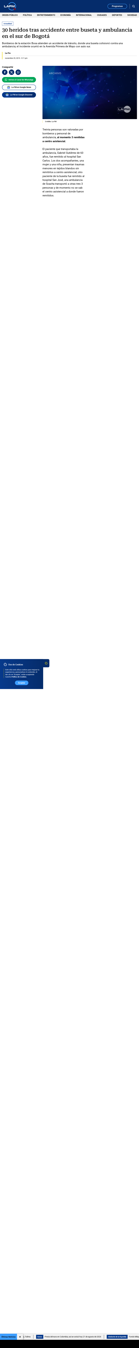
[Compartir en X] (11, 72)
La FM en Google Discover (21, 95)
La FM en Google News (21, 87)
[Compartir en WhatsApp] (18, 72)
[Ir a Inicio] (10, 6)
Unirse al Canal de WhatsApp (20, 80)
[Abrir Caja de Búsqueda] (133, 6)
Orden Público (10, 15)
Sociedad (132, 15)
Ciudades (102, 15)
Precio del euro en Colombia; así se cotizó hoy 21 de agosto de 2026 (55, 1337)
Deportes (117, 15)
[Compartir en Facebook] (4, 72)
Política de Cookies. (19, 677)
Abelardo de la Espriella (100, 1337)
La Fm (8, 53)
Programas (117, 6)
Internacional (84, 15)
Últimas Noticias (8, 1337)
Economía (65, 15)
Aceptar (21, 683)
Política (27, 15)
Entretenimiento (46, 15)
